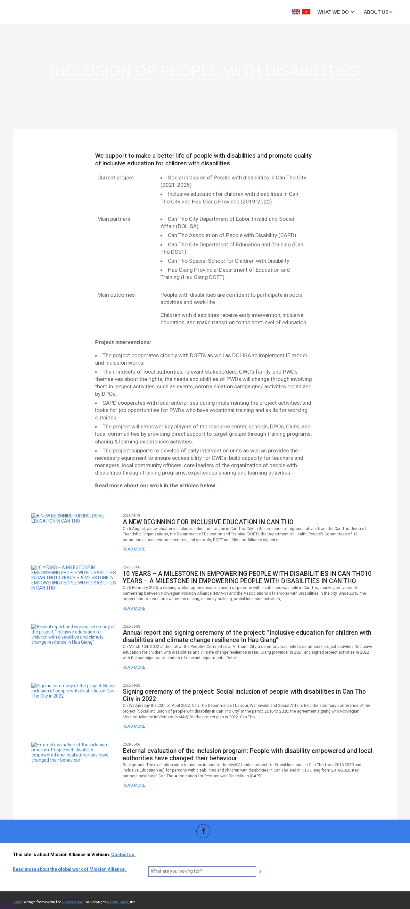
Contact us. (123, 854)
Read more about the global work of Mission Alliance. (70, 869)
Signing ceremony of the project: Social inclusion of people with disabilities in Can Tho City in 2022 (244, 695)
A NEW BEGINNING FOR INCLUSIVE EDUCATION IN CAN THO (208, 522)
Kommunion (117, 902)
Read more (134, 549)
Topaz (18, 902)
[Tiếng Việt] (306, 11)
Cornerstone (72, 902)
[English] (296, 11)
